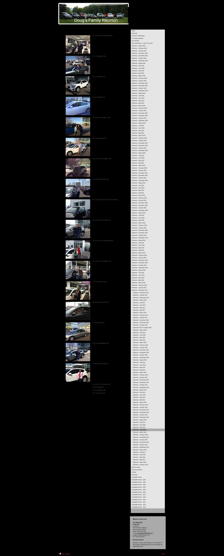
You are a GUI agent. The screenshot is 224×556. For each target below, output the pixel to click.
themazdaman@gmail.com (144, 533)
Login (162, 553)
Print (63, 554)
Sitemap (68, 554)
